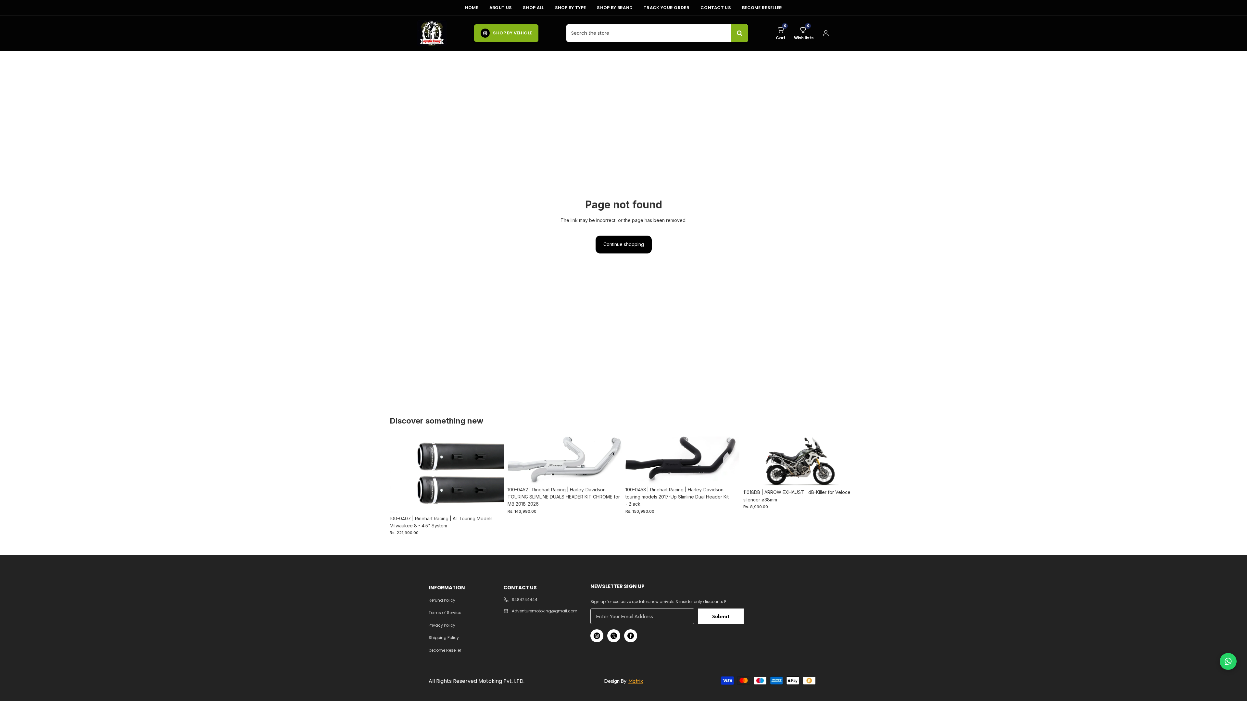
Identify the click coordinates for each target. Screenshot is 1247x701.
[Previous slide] (399, 474)
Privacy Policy (442, 625)
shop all (533, 8)
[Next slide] (494, 474)
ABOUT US (500, 8)
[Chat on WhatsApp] (1228, 661)
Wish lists (803, 33)
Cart (781, 33)
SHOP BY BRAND (615, 8)
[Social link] (596, 635)
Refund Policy (442, 600)
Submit (721, 616)
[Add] (493, 502)
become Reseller (762, 8)
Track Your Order (666, 8)
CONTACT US (715, 8)
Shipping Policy (444, 637)
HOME (471, 8)
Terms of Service (445, 612)
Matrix (635, 681)
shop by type (570, 8)
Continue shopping (623, 244)
